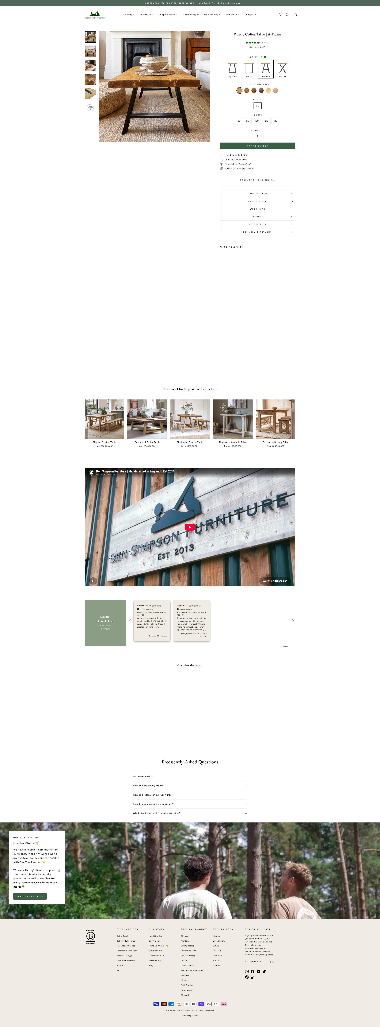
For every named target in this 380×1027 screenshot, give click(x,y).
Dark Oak (247, 90)
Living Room (219, 941)
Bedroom (217, 951)
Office (216, 946)
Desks (184, 961)
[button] (257, 43)
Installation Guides (126, 946)
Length (257, 115)
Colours (258, 217)
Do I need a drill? (190, 776)
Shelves (185, 936)
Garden (216, 965)
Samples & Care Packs (127, 951)
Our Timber (154, 941)
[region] (211, 620)
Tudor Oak (254, 90)
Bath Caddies (187, 985)
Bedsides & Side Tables (192, 970)
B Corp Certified (156, 956)
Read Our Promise (29, 896)
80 (247, 120)
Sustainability (155, 951)
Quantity (257, 130)
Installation (257, 201)
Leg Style (257, 57)
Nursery (216, 961)
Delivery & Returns (257, 232)
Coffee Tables (187, 965)
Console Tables (188, 956)
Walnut (261, 90)
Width (257, 99)
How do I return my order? (190, 786)
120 (266, 120)
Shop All (185, 995)
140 (276, 120)
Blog (151, 965)
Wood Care (257, 209)
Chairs (184, 980)
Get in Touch (123, 936)
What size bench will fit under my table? (190, 813)
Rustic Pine (240, 90)
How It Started (156, 936)
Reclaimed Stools (189, 951)
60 (257, 105)
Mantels (185, 941)
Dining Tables (187, 946)
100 (257, 120)
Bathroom (217, 956)
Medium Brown (275, 90)
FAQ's (119, 970)
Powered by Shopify (190, 1016)
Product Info (257, 194)
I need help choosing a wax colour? (190, 804)
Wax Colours (155, 961)
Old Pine (268, 90)
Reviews (121, 965)
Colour (257, 84)
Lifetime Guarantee (126, 961)
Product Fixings (124, 956)
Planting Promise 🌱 (159, 946)
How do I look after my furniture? (190, 795)
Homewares (186, 990)
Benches (185, 975)
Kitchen (216, 936)
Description (257, 224)
